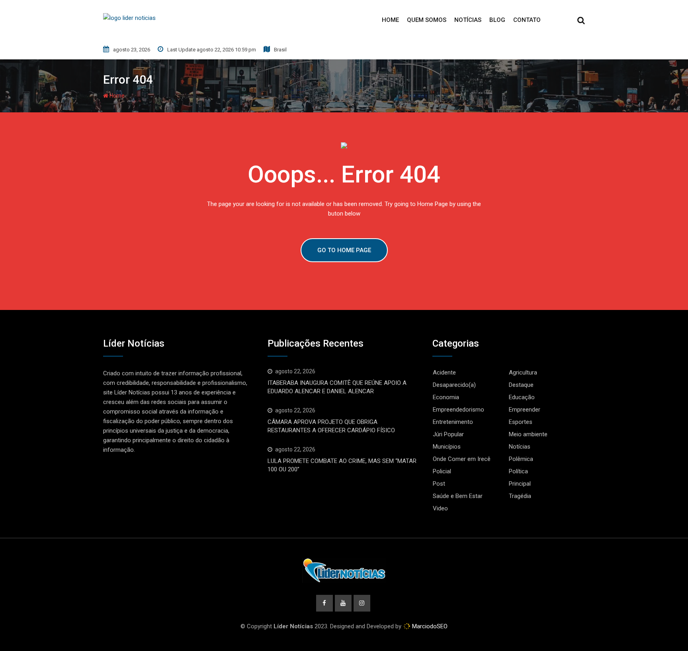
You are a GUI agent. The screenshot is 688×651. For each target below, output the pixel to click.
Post (439, 483)
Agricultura (523, 372)
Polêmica (521, 459)
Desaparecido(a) (454, 384)
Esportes (520, 422)
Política (518, 471)
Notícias (467, 20)
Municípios (447, 446)
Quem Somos (426, 20)
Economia (446, 397)
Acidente (444, 372)
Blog (497, 20)
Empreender (524, 409)
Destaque (521, 384)
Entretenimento (453, 422)
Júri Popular (448, 434)
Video (440, 508)
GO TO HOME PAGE (344, 250)
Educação (522, 397)
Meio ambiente (528, 434)
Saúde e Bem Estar (458, 496)
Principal (520, 483)
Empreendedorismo (458, 409)
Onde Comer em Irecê (462, 459)
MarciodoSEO (429, 626)
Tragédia (520, 496)
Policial (442, 471)
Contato (527, 20)
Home (390, 20)
